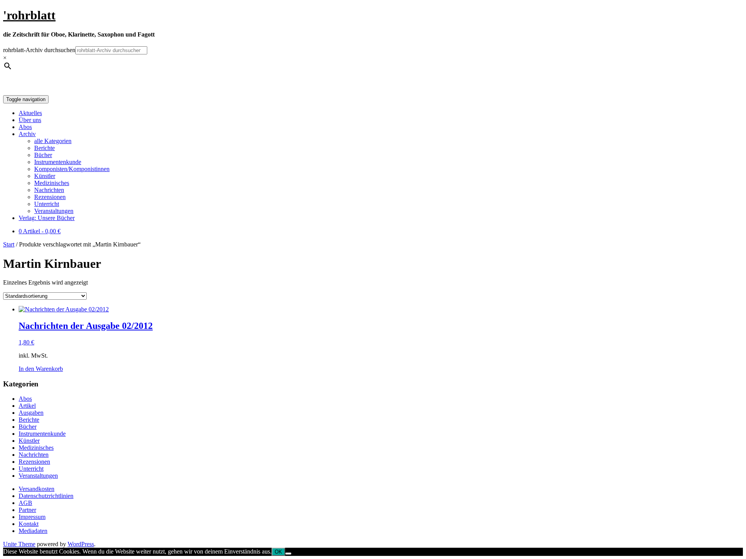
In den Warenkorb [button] (41, 368)
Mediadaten (33, 531)
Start (8, 244)
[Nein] (288, 553)
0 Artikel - (40, 231)
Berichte (44, 148)
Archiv (27, 134)
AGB (25, 503)
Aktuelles (30, 113)
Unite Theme (19, 544)
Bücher (43, 155)
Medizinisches (51, 183)
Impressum (32, 517)
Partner (27, 510)
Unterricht (46, 204)
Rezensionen (50, 197)
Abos (25, 127)
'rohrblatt (29, 15)
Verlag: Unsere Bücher (47, 218)
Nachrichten (49, 190)
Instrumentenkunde (57, 162)
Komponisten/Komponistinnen (72, 169)
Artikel (27, 405)
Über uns (30, 120)
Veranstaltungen (53, 211)
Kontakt (28, 524)
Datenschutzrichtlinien (46, 496)
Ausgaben (31, 412)
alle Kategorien (52, 141)
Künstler (44, 176)
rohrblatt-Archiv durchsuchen (39, 50)
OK (278, 552)
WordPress (81, 544)
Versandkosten (36, 489)
